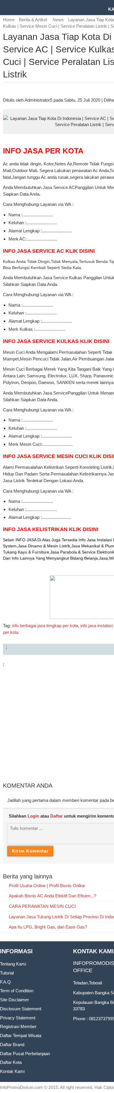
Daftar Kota (11, 1062)
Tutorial (7, 972)
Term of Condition (16, 990)
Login (33, 815)
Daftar (56, 815)
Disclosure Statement (20, 1008)
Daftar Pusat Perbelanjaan (25, 1053)
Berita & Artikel (33, 19)
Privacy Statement (17, 1017)
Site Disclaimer (14, 999)
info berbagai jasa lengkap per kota (45, 625)
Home (9, 19)
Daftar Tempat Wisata (20, 1035)
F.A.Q (5, 981)
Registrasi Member (18, 1026)
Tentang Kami (13, 963)
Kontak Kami (12, 1071)
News (58, 19)
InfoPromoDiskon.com (21, 1087)
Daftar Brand (12, 1044)
